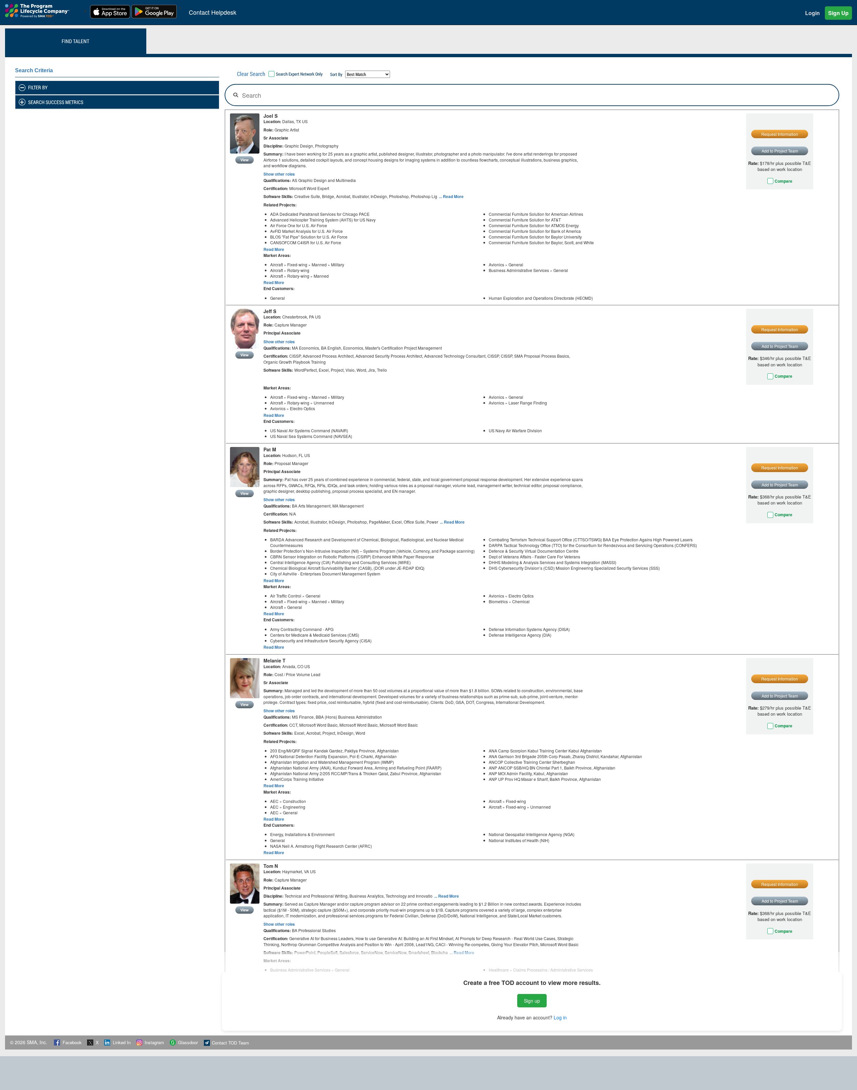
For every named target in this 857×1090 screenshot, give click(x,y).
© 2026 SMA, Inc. (29, 1042)
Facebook (72, 1042)
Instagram (154, 1042)
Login (812, 13)
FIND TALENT (75, 40)
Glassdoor (188, 1042)
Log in (560, 1017)
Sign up (532, 1000)
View (244, 159)
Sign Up (838, 13)
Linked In (122, 1042)
